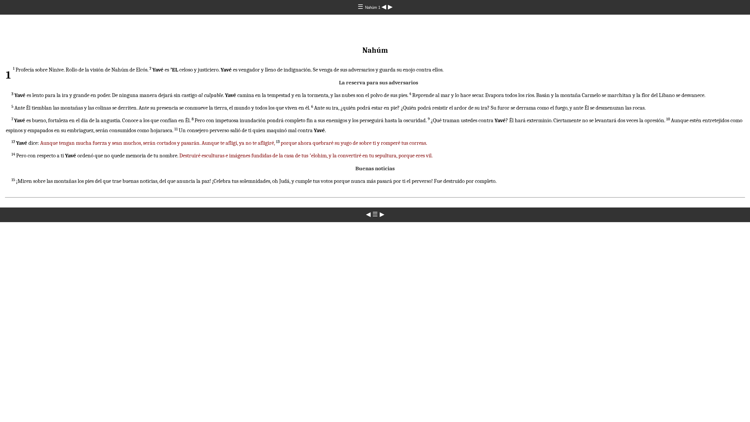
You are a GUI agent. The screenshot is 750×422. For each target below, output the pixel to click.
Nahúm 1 (373, 7)
